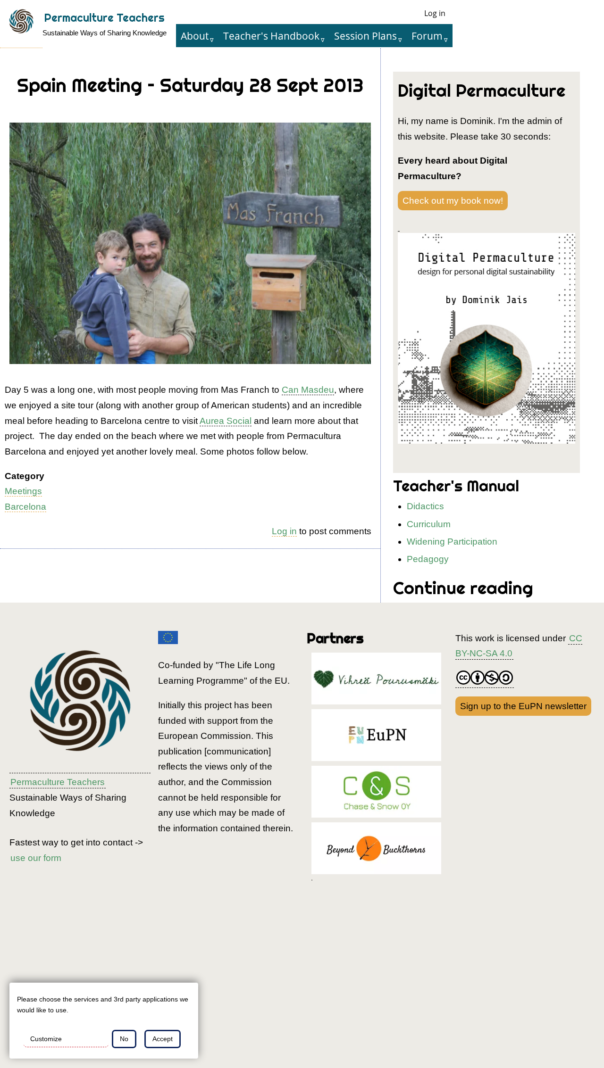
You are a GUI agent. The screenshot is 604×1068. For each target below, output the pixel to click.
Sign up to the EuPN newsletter (523, 706)
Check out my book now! (453, 201)
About (195, 35)
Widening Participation (452, 541)
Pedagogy (428, 559)
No (124, 1039)
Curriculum (429, 524)
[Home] (21, 24)
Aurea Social (226, 421)
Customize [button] (46, 1039)
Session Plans (365, 35)
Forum (427, 35)
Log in (434, 13)
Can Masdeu (308, 390)
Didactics (425, 506)
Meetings (23, 491)
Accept (162, 1039)
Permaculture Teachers (104, 18)
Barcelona (25, 507)
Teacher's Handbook (271, 35)
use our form (35, 858)
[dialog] (103, 1021)
